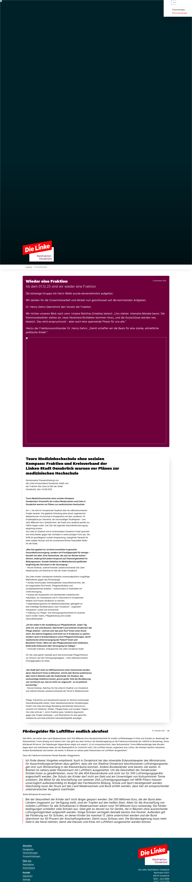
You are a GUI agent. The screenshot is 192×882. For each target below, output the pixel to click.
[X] (27, 4)
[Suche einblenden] (180, 4)
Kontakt (26, 872)
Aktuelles (29, 267)
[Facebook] (24, 4)
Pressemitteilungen (179, 13)
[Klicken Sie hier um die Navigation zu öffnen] (187, 4)
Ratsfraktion (28, 864)
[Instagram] (38, 4)
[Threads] (31, 4)
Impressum (28, 876)
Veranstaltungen (178, 9)
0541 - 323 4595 (161, 879)
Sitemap (26, 879)
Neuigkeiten (28, 849)
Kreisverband (29, 868)
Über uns (27, 861)
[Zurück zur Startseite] (38, 251)
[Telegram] (42, 4)
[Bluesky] (35, 4)
